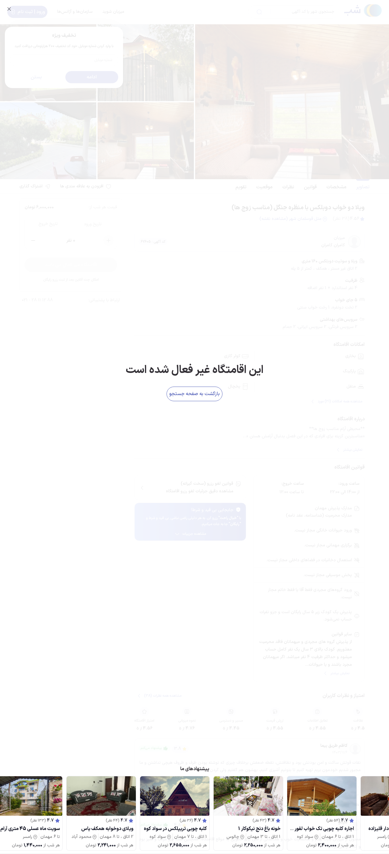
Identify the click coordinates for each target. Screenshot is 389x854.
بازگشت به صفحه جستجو (194, 394)
